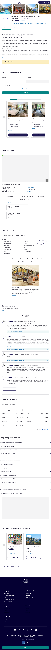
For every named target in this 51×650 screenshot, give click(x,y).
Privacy (29, 635)
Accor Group (6, 593)
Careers (5, 597)
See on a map (12, 553)
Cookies (34, 635)
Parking (40, 244)
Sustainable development (9, 599)
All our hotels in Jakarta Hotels (10, 566)
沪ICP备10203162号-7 (29, 639)
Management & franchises (9, 595)
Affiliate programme (8, 601)
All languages (6, 612)
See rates (26, 647)
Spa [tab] (42, 258)
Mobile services (28, 608)
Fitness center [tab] (35, 258)
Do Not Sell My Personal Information (26, 636)
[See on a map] (25, 168)
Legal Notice (40, 635)
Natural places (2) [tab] (40, 196)
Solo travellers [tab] (41, 409)
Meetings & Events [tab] (22, 261)
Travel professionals (29, 597)
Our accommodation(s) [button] (11, 73)
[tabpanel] (25, 120)
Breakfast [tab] (22, 258)
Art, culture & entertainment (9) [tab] (26, 196)
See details (14, 295)
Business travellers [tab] (31, 409)
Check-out (29, 78)
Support (5, 621)
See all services (42, 240)
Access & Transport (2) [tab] (12, 196)
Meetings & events (29, 595)
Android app (28, 612)
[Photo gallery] (25, 9)
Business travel (28, 593)
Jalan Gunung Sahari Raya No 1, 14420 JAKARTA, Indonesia (25, 23)
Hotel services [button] (8, 230)
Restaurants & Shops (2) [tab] (25, 199)
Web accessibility (7, 608)
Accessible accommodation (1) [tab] (32, 98)
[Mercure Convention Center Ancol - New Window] (33, 539)
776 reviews (23, 20)
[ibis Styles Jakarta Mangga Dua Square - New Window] (15, 539)
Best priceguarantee (46, 16)
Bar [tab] (16, 258)
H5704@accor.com (31, 191)
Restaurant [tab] (10, 258)
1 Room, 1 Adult (6, 85)
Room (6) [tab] (14, 98)
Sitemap (5, 610)
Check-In (5, 78)
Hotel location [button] (8, 150)
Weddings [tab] (31, 261)
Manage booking (7, 619)
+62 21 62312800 (31, 187)
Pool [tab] (28, 258)
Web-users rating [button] (9, 400)
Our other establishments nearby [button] (16, 528)
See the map (43, 23)
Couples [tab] (22, 409)
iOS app (27, 610)
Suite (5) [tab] (21, 98)
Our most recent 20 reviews (9, 389)
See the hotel (15, 557)
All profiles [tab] (8, 409)
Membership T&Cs (21, 635)
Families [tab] (16, 409)
